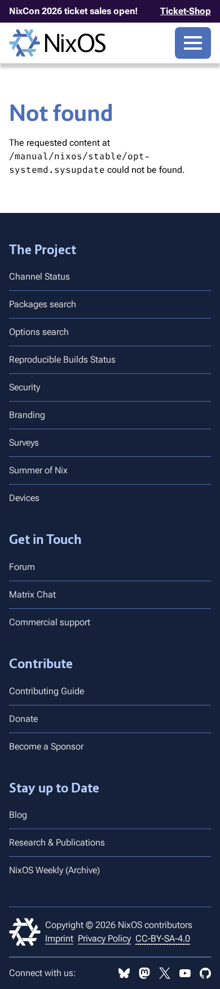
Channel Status (39, 276)
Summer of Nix (38, 470)
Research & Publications (57, 842)
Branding (27, 414)
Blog (18, 814)
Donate (23, 718)
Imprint (59, 938)
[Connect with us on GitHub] (205, 973)
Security (24, 387)
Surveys (24, 442)
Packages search (42, 304)
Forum (22, 566)
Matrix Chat (32, 594)
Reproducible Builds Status (62, 359)
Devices (24, 498)
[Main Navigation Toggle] (193, 43)
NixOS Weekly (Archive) (54, 870)
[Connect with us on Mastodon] (144, 973)
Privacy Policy (104, 938)
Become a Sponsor (46, 746)
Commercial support (49, 622)
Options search (39, 331)
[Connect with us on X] (164, 973)
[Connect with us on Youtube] (185, 973)
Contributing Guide (46, 691)
